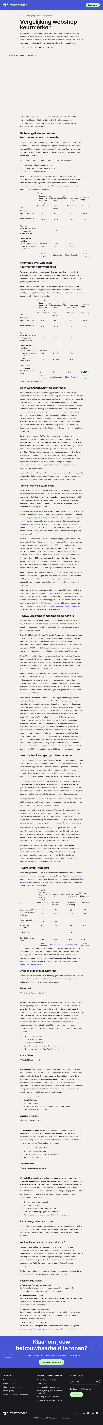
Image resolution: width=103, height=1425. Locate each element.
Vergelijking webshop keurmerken (16, 1394)
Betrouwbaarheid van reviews (48, 1387)
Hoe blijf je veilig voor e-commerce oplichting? (50, 1392)
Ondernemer (93, 5)
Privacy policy (8, 1391)
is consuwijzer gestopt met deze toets (68, 405)
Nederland (75, 1382)
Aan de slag (76, 1394)
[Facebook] (88, 1413)
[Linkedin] (96, 1413)
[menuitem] (18, 1380)
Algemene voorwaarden (12, 1387)
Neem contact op (9, 1383)
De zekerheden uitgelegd (46, 1380)
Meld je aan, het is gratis (51, 1362)
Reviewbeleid (42, 1383)
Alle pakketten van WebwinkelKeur (64, 606)
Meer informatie (56, 255)
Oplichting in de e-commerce (48, 1397)
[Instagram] (92, 1413)
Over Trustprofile (9, 1380)
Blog (21, 16)
